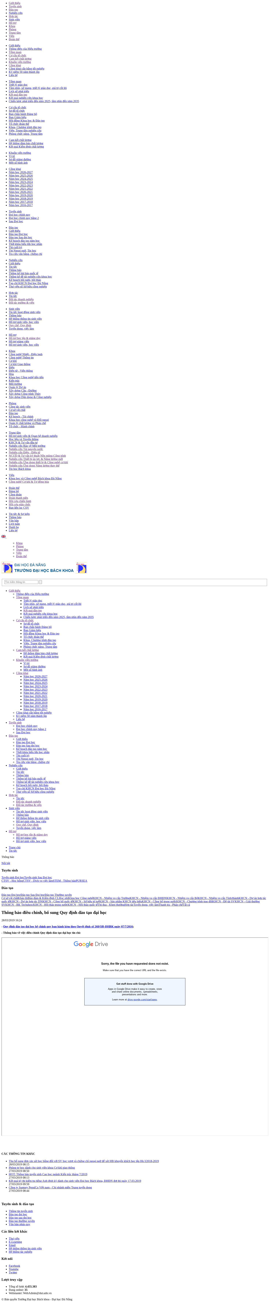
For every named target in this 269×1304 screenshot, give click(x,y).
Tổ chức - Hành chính (21, 426)
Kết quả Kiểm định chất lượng (26, 146)
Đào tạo (13, 9)
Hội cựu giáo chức (19, 504)
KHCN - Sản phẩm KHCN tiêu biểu (120, 901)
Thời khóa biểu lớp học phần (25, 244)
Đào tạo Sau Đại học (32, 894)
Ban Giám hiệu (17, 117)
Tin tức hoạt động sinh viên (24, 312)
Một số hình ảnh (18, 162)
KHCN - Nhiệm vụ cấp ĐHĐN (148, 898)
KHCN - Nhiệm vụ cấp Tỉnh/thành (218, 898)
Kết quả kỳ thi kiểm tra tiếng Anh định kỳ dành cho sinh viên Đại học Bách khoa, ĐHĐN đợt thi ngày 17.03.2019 (75, 1180)
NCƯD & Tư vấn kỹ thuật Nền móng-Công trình (37, 455)
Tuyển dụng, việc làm (21, 328)
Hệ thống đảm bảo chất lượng (26, 143)
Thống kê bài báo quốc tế (23, 273)
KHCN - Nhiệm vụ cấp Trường (111, 898)
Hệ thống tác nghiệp (20, 1251)
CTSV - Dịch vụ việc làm (38, 880)
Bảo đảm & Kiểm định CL (43, 898)
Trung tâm (15, 32)
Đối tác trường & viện (21, 302)
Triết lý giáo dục (18, 84)
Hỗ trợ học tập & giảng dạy (24, 338)
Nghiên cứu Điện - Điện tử (24, 452)
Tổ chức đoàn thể (19, 123)
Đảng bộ (14, 491)
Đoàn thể (14, 39)
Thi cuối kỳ (15, 247)
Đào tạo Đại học (18, 234)
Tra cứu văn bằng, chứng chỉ (25, 253)
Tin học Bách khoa (20, 468)
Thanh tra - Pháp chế (171, 904)
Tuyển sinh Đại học (12, 877)
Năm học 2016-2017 (21, 205)
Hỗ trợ (12, 22)
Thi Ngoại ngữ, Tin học (22, 250)
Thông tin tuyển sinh (21, 1211)
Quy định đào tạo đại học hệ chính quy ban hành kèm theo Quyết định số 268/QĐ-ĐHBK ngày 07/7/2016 (68, 926)
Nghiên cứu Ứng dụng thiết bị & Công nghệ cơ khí (38, 462)
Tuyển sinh (15, 6)
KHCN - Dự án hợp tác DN (26, 901)
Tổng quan (15, 52)
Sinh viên (14, 19)
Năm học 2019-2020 (21, 195)
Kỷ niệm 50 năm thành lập (24, 71)
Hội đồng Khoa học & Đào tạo (27, 120)
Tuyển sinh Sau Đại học (38, 877)
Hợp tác (13, 16)
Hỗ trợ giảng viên (19, 341)
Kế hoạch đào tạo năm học (24, 240)
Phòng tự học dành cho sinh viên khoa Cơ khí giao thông (42, 1167)
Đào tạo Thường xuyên (58, 894)
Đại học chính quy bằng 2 (24, 218)
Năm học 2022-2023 (21, 185)
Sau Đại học (16, 221)
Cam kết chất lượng (20, 58)
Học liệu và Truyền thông (23, 439)
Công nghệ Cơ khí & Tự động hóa (29, 481)
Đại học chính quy (19, 214)
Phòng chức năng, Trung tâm (25, 133)
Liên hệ (13, 75)
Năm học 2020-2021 (21, 192)
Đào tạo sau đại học (20, 1217)
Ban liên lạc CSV (19, 507)
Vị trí (12, 156)
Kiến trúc (14, 380)
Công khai (15, 65)
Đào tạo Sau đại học (20, 237)
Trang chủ (14, 847)
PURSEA (81, 880)
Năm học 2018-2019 (21, 198)
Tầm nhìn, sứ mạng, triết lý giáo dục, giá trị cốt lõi (38, 88)
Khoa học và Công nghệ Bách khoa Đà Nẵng (35, 478)
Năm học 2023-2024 (21, 182)
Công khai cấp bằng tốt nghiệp (26, 68)
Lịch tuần (14, 523)
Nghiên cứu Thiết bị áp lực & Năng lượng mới (36, 459)
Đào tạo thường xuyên (22, 1221)
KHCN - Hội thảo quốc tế (83, 904)
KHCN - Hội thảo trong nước (50, 904)
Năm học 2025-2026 (21, 175)
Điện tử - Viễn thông (21, 370)
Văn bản (14, 520)
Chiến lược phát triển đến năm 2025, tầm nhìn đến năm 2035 (44, 101)
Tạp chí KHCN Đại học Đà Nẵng (28, 283)
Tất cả (186, 904)
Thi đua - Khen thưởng (111, 904)
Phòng (12, 29)
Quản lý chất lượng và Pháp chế (27, 423)
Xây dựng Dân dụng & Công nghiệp (30, 397)
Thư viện (14, 1238)
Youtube (13, 1269)
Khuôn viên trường (20, 62)
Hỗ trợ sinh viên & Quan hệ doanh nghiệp (33, 435)
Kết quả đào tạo (18, 94)
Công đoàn (15, 494)
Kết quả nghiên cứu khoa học (26, 97)
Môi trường (15, 383)
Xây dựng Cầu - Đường (23, 390)
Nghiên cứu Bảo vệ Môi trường (27, 445)
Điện (11, 367)
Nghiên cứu (16, 12)
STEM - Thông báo (64, 880)
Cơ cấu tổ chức (17, 55)
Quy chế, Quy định (20, 325)
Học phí (63, 898)
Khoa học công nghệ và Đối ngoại (29, 419)
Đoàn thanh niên (18, 497)
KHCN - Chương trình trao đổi (194, 901)
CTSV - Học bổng (12, 880)
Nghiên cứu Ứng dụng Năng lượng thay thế (34, 465)
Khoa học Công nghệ (80, 898)
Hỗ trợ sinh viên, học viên (24, 322)
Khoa (12, 26)
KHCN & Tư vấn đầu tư (23, 442)
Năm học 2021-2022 (21, 188)
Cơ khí (13, 360)
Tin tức (13, 266)
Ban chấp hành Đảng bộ (23, 114)
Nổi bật (5, 863)
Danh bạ (14, 527)
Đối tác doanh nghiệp (21, 299)
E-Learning (15, 1241)
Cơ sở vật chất (17, 409)
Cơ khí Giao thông (19, 364)
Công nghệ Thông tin (21, 357)
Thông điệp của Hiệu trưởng (25, 48)
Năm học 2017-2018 (21, 201)
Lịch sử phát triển (19, 91)
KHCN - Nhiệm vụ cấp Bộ (182, 898)
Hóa (11, 374)
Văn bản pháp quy (19, 1224)
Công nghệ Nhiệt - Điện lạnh (25, 354)
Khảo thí (23, 898)
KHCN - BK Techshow (19, 904)
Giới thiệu (14, 3)
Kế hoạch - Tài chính (21, 416)
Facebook (14, 1265)
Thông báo (15, 270)
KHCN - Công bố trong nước (159, 901)
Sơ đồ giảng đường (20, 159)
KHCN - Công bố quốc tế (57, 901)
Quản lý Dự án (17, 387)
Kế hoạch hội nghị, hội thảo (25, 279)
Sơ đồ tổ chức (17, 110)
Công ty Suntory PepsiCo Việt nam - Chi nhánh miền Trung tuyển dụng (50, 1187)
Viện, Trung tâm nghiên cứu (25, 130)
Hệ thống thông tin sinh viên (25, 318)
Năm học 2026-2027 (21, 172)
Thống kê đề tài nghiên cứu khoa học (30, 276)
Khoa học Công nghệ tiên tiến (26, 377)
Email (12, 1245)
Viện (11, 36)
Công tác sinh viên (19, 406)
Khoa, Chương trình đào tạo (25, 127)
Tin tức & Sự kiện (19, 513)
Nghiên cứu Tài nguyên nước (26, 449)
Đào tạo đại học (18, 1214)
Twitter (13, 1272)
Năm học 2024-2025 (21, 178)
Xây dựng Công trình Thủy (25, 393)
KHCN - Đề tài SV (223, 901)
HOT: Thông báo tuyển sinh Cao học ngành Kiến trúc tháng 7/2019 (48, 1174)
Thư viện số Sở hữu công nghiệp (28, 286)
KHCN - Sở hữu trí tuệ (86, 901)
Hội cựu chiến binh (20, 501)
